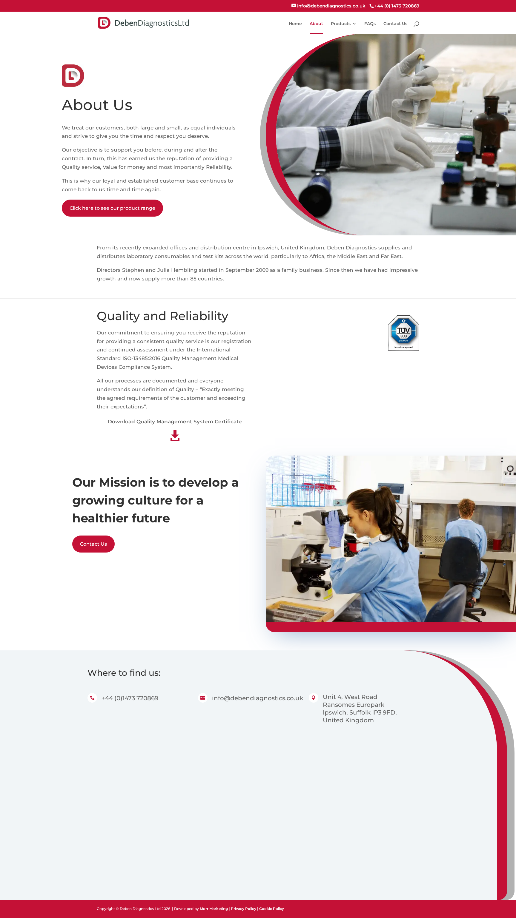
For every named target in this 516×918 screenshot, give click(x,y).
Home (295, 23)
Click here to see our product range (112, 208)
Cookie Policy (271, 908)
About (316, 23)
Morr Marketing (214, 908)
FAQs (370, 23)
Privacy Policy (243, 908)
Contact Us (395, 23)
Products (341, 23)
